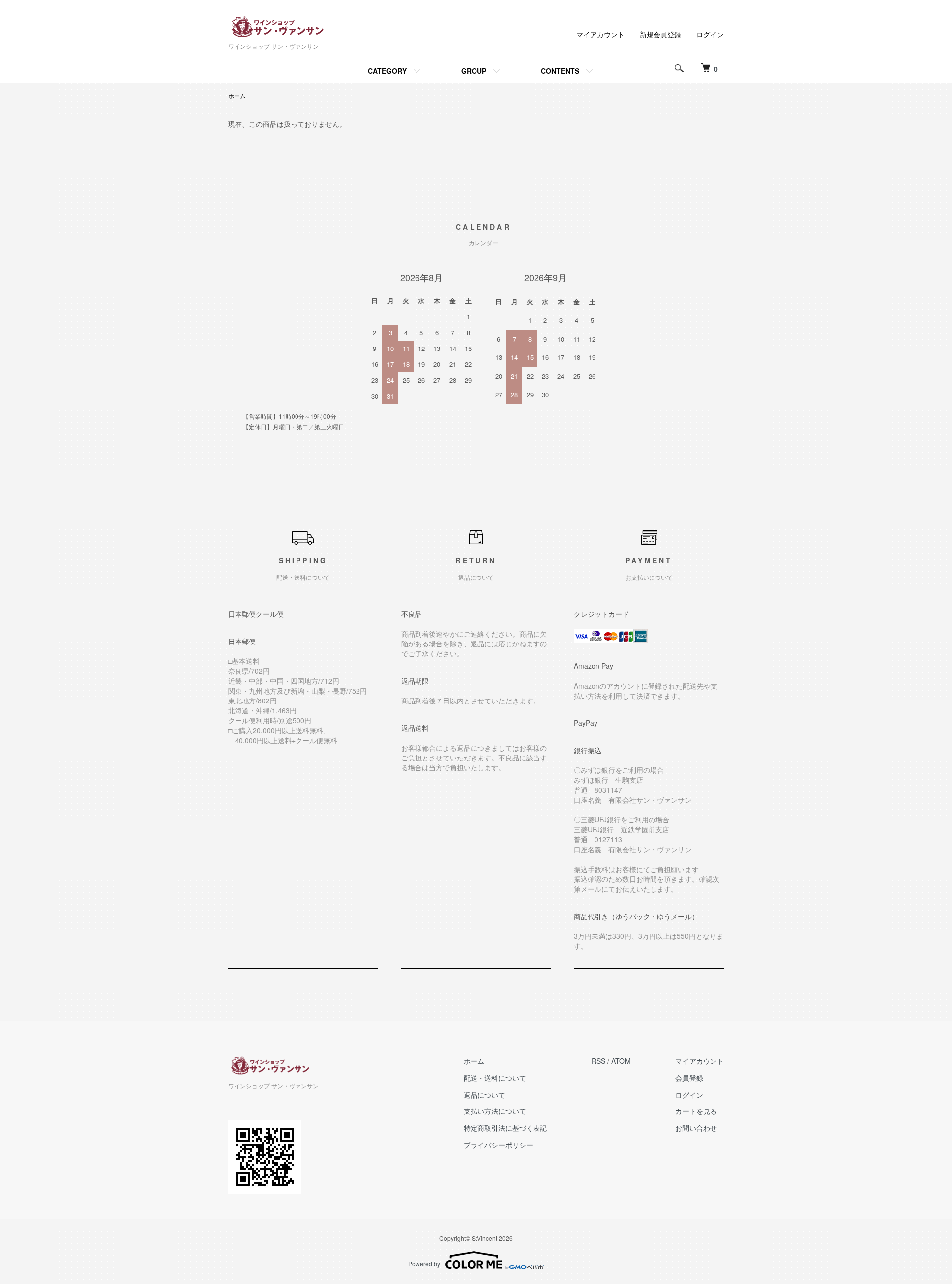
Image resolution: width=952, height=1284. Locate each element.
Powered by (424, 1263)
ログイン (710, 34)
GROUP (473, 71)
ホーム (237, 95)
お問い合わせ (696, 1128)
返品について (484, 1095)
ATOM (621, 1061)
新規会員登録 (660, 34)
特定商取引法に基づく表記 (505, 1128)
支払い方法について (495, 1111)
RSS (598, 1061)
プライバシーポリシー (498, 1145)
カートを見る (696, 1111)
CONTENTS (560, 71)
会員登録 (689, 1078)
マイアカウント (600, 34)
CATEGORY (387, 71)
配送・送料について (495, 1078)
